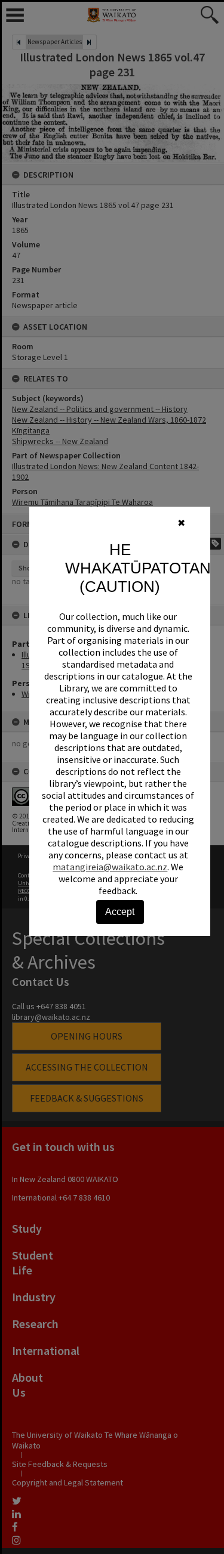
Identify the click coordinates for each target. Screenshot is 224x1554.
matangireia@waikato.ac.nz (110, 867)
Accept (119, 912)
